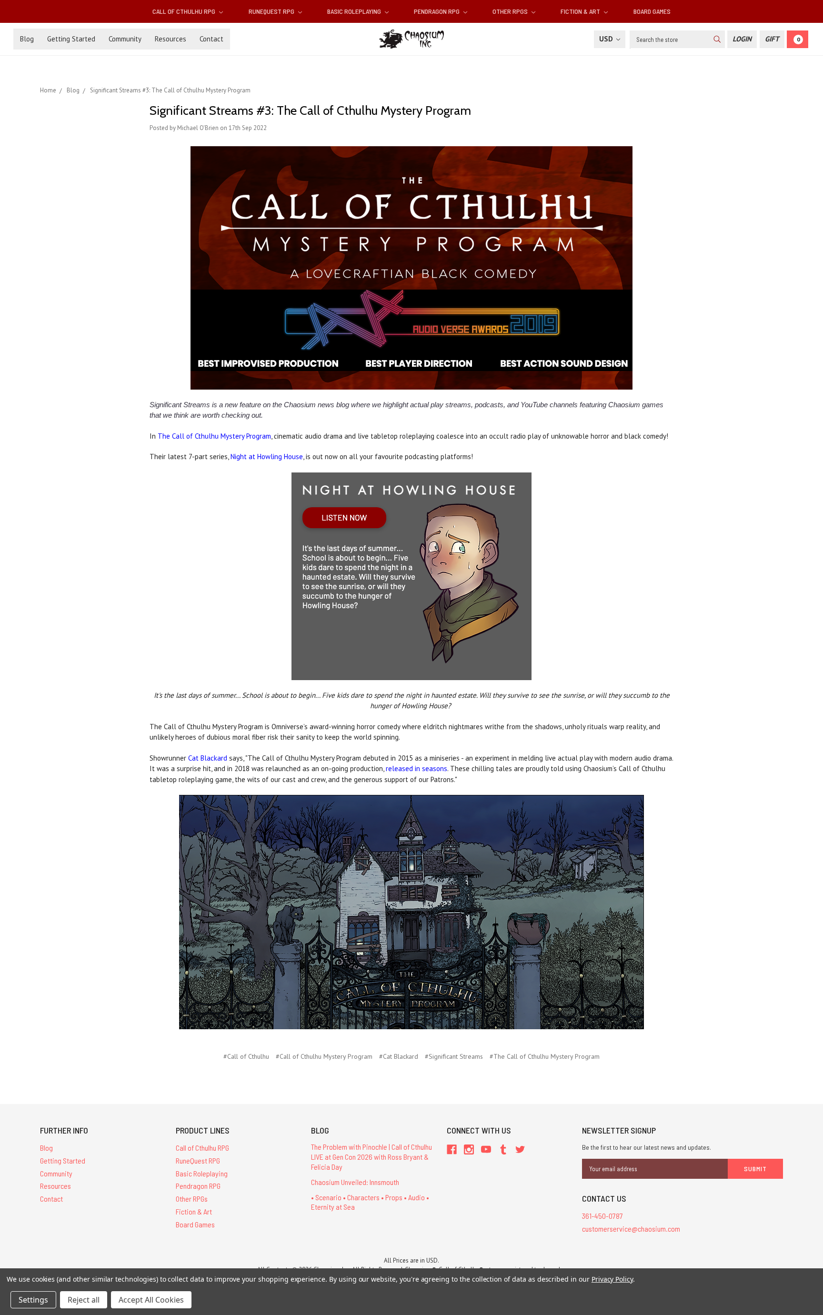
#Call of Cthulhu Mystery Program (324, 1056)
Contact (211, 38)
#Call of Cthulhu (246, 1056)
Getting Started (71, 38)
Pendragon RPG (437, 11)
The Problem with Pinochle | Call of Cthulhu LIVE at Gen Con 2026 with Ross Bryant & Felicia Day (371, 1156)
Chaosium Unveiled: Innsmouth (355, 1181)
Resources (170, 38)
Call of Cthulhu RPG (184, 11)
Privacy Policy (612, 1279)
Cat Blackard (207, 758)
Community (125, 38)
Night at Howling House (267, 456)
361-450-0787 (602, 1215)
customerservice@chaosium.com (631, 1228)
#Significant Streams (454, 1056)
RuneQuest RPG (272, 11)
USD (607, 38)
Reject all (84, 1300)
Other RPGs (510, 11)
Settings (33, 1300)
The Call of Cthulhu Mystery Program (214, 436)
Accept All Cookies (151, 1300)
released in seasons (416, 768)
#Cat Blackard (398, 1056)
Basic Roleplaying (354, 11)
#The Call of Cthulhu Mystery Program (545, 1056)
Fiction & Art (581, 11)
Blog (27, 38)
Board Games (652, 11)
